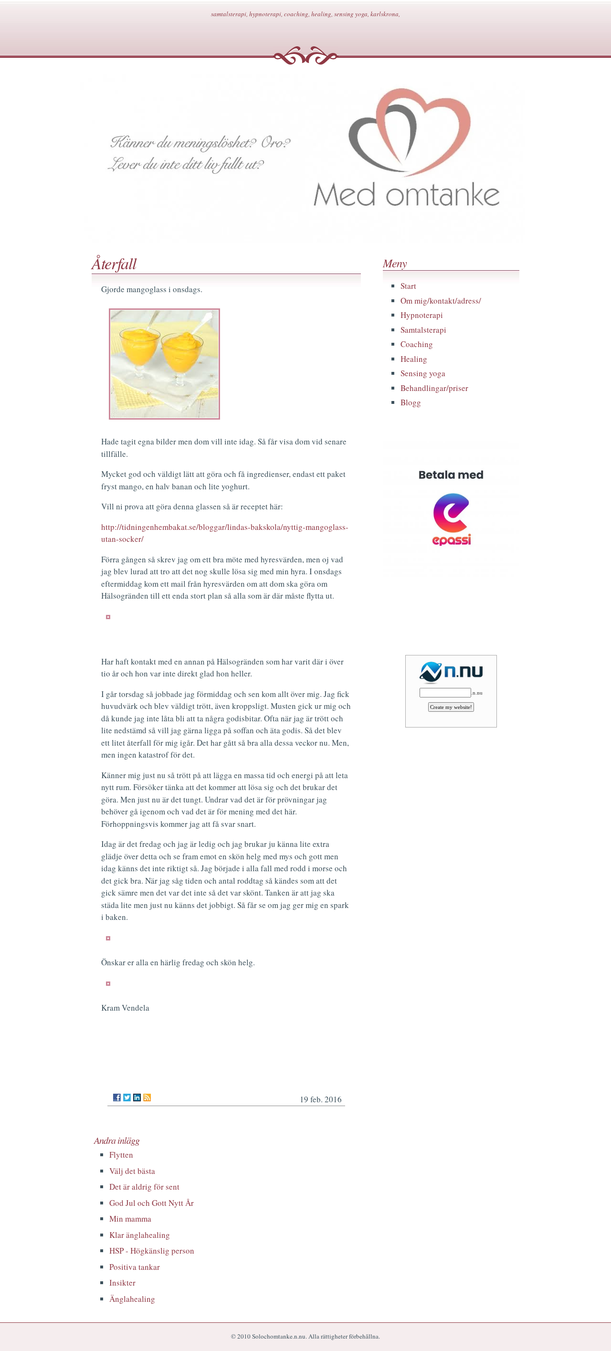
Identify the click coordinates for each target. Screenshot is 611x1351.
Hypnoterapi (421, 314)
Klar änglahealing (139, 1234)
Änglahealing (132, 1298)
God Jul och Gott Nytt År (151, 1202)
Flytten (121, 1154)
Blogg (410, 402)
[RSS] (147, 1097)
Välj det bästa (132, 1170)
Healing (413, 358)
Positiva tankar (134, 1266)
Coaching (416, 343)
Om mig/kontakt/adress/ (440, 300)
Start (408, 285)
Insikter (122, 1282)
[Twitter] (127, 1097)
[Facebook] (117, 1097)
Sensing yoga (422, 373)
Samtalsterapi (423, 329)
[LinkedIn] (137, 1097)
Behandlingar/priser (434, 387)
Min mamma (130, 1218)
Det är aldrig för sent (144, 1186)
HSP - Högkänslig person (151, 1250)
